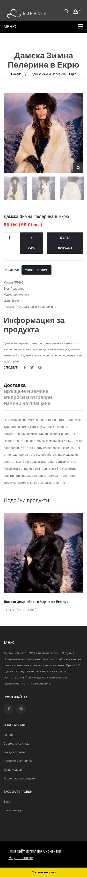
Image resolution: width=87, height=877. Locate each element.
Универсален (36, 270)
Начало (16, 74)
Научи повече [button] (20, 858)
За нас (8, 735)
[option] (43, 133)
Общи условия (13, 770)
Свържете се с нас (16, 743)
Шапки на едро (14, 810)
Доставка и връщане (18, 761)
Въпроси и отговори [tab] (28, 397)
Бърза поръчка (65, 243)
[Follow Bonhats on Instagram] (21, 709)
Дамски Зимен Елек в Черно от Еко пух (36, 601)
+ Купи (32, 243)
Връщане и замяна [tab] (26, 391)
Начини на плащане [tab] (27, 403)
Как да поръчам (14, 752)
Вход (7, 802)
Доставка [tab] (15, 385)
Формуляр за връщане (19, 778)
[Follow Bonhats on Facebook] (9, 709)
